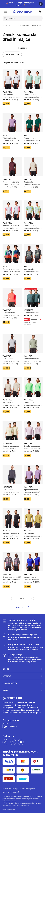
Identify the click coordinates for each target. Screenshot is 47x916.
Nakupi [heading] (6, 669)
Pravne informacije (10, 788)
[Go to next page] (31, 598)
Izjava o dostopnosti (11, 792)
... (13, 25)
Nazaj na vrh (21, 607)
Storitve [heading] (7, 676)
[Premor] (41, 4)
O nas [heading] (5, 690)
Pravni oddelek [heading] (10, 683)
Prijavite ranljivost (27, 788)
